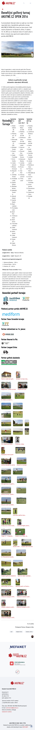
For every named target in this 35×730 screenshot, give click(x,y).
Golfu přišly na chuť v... (7, 586)
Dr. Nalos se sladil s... (7, 400)
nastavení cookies (7, 712)
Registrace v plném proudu (8, 389)
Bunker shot (16, 546)
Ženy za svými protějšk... (8, 505)
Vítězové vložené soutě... (23, 597)
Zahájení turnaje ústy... (22, 379)
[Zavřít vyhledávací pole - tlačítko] (30, 3)
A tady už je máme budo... (8, 525)
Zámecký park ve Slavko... (23, 586)
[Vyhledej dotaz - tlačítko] (24, 3)
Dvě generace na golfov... (8, 484)
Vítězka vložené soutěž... (8, 607)
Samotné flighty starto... (23, 525)
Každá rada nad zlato (27, 546)
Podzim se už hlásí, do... (21, 536)
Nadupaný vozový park (7, 454)
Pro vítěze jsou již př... (7, 444)
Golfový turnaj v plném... (7, 494)
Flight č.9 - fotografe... (7, 536)
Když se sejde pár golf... (7, 379)
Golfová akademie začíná (8, 465)
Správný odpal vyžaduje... (24, 576)
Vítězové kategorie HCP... (8, 597)
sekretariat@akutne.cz (12, 708)
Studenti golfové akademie (8, 576)
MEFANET (25, 727)
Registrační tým (22, 389)
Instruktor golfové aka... (19, 515)
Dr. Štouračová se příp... (7, 557)
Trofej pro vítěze (19, 444)
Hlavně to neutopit (22, 465)
